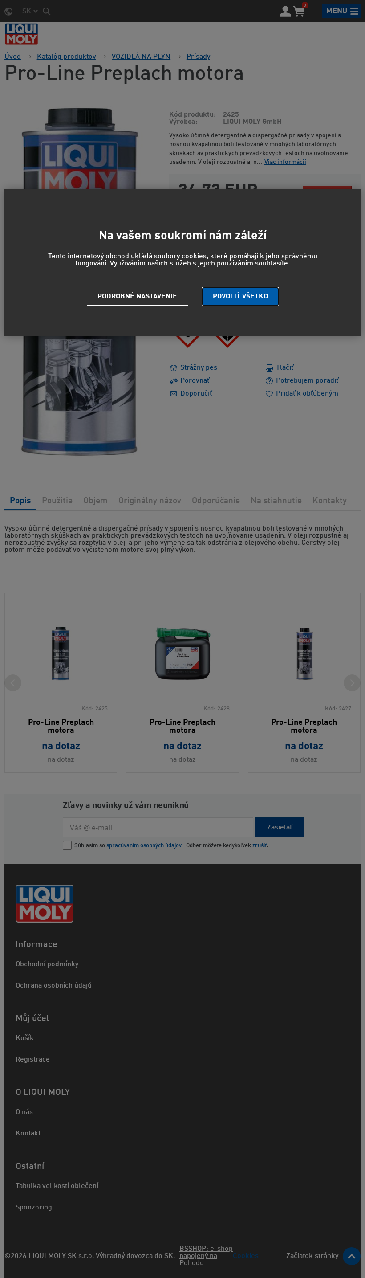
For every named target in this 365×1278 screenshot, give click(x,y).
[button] (240, 297)
